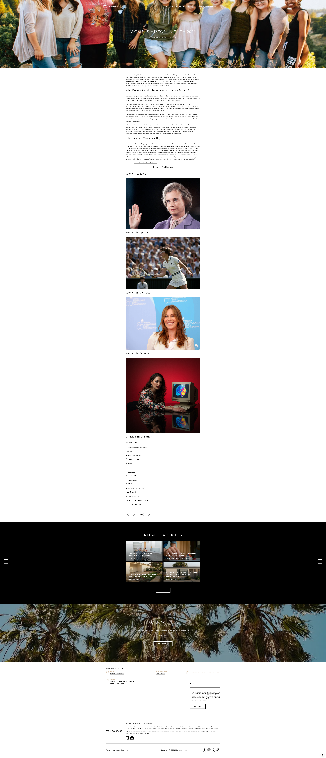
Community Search (185, 6)
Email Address (195, 684)
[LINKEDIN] (213, 750)
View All (163, 590)
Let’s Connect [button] (163, 644)
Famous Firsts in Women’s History (145, 163)
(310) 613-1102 (160, 674)
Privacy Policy (202, 700)
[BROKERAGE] (218, 750)
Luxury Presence (121, 750)
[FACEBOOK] (204, 750)
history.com (131, 472)
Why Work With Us (170, 6)
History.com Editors (134, 455)
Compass (168, 726)
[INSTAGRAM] (209, 750)
